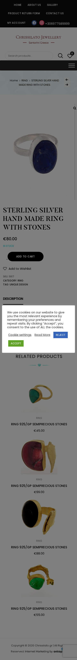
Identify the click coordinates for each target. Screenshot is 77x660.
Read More (42, 335)
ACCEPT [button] (16, 343)
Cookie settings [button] (19, 335)
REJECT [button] (60, 335)
